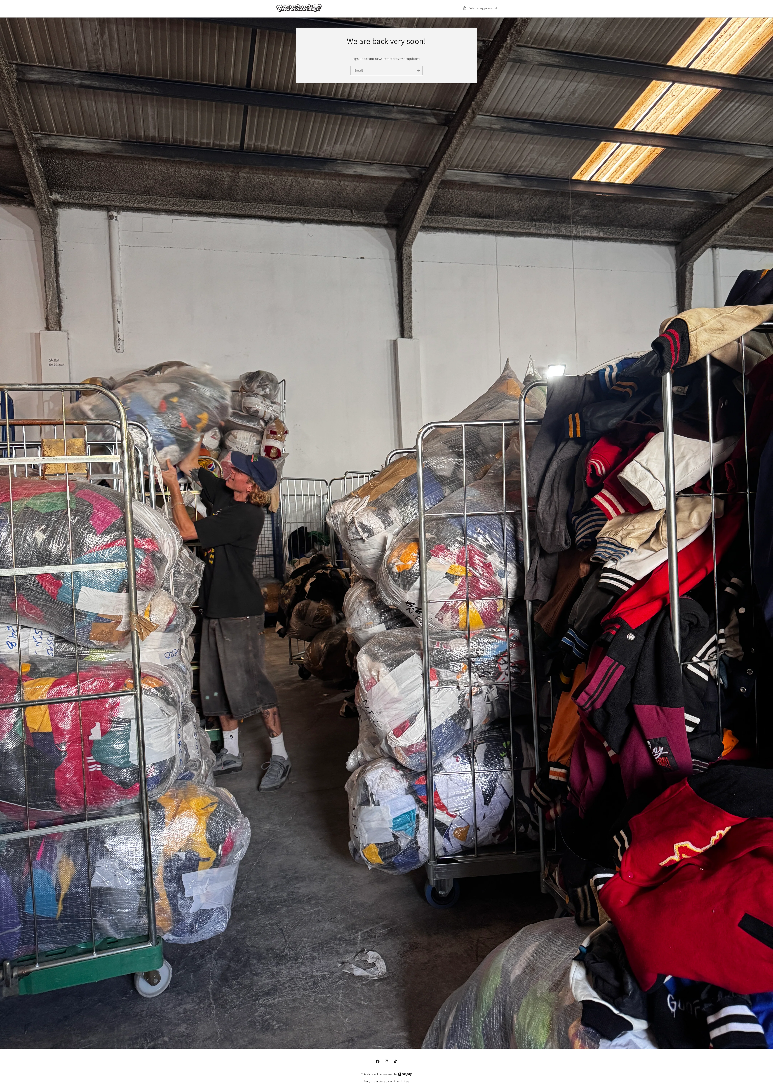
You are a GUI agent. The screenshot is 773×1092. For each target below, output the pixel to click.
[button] (480, 8)
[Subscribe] (418, 70)
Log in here (402, 1081)
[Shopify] (405, 1074)
